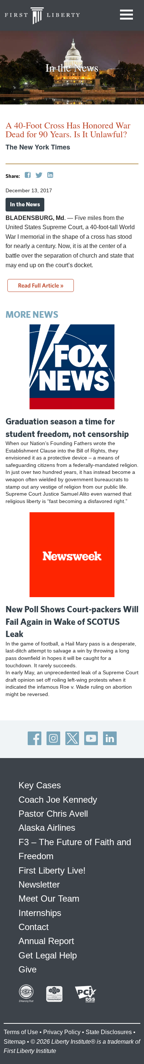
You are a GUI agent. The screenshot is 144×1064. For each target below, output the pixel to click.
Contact (33, 927)
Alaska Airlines (46, 828)
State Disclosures (109, 1032)
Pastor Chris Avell (53, 814)
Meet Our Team (48, 898)
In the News (25, 204)
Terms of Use (21, 1032)
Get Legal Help (47, 955)
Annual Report (46, 941)
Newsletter (39, 884)
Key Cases (39, 785)
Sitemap (14, 1042)
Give (27, 969)
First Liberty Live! (52, 870)
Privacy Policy (61, 1032)
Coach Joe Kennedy (57, 800)
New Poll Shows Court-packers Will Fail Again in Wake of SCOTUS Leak (72, 621)
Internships (39, 913)
